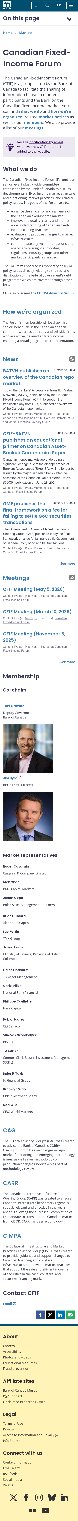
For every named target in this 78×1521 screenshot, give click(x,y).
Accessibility (12, 1351)
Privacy (8, 1429)
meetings (34, 128)
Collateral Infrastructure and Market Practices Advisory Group (38, 420)
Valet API (9, 1485)
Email (7, 1304)
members (33, 122)
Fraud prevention (16, 1368)
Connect (12, 1396)
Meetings (16, 578)
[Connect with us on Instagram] (39, 1500)
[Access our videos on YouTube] (45, 1513)
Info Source (11, 1441)
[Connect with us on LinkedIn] (65, 1500)
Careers (9, 1346)
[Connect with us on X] (13, 1500)
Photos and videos (17, 1357)
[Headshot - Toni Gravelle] (28, 748)
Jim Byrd (10, 778)
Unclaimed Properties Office (24, 1402)
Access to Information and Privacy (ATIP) (33, 1435)
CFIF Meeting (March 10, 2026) (37, 612)
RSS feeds (10, 1474)
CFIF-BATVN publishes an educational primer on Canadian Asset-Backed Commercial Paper (34, 443)
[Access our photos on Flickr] (33, 1513)
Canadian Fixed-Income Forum (23, 418)
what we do (30, 111)
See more (67, 563)
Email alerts (12, 1468)
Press (28, 414)
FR (59, 5)
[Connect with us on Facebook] (26, 1500)
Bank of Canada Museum (21, 1390)
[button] (40, 1315)
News (11, 359)
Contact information (18, 1462)
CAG (9, 1130)
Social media (12, 1479)
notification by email (46, 142)
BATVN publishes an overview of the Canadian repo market (38, 377)
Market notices (43, 414)
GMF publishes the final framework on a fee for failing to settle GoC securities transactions (37, 513)
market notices (54, 117)
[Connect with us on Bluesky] (52, 1500)
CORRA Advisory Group (55, 293)
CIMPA (12, 1236)
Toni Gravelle (14, 706)
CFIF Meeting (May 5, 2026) (34, 589)
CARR (10, 1183)
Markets (25, 33)
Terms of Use (13, 1423)
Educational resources (20, 1363)
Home (7, 33)
